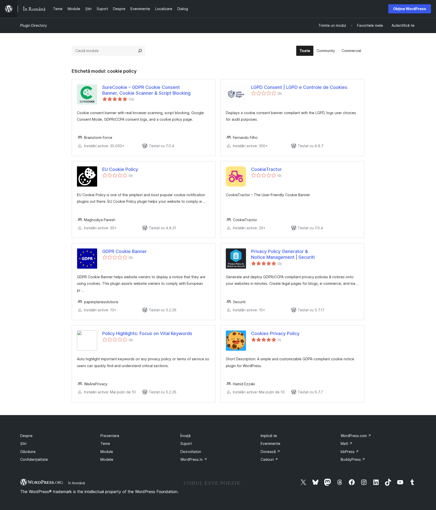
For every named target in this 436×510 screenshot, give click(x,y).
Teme (105, 443)
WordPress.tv (193, 459)
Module (106, 451)
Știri (23, 443)
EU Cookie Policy (120, 169)
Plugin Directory (33, 25)
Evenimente (270, 443)
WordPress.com (356, 436)
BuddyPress (353, 459)
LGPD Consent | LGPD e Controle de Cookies (299, 87)
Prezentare (109, 436)
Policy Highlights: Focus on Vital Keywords (147, 333)
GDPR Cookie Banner (124, 251)
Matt (346, 443)
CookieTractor (266, 169)
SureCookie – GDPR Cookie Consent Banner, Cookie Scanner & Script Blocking (146, 90)
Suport (186, 443)
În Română (76, 483)
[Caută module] (140, 51)
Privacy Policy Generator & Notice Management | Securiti (283, 254)
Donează (270, 451)
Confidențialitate (34, 459)
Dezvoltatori (190, 451)
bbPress (350, 451)
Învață (185, 436)
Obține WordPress (409, 9)
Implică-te (269, 436)
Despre (26, 436)
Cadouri (269, 459)
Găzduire (28, 451)
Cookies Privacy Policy (275, 333)
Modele (106, 459)
